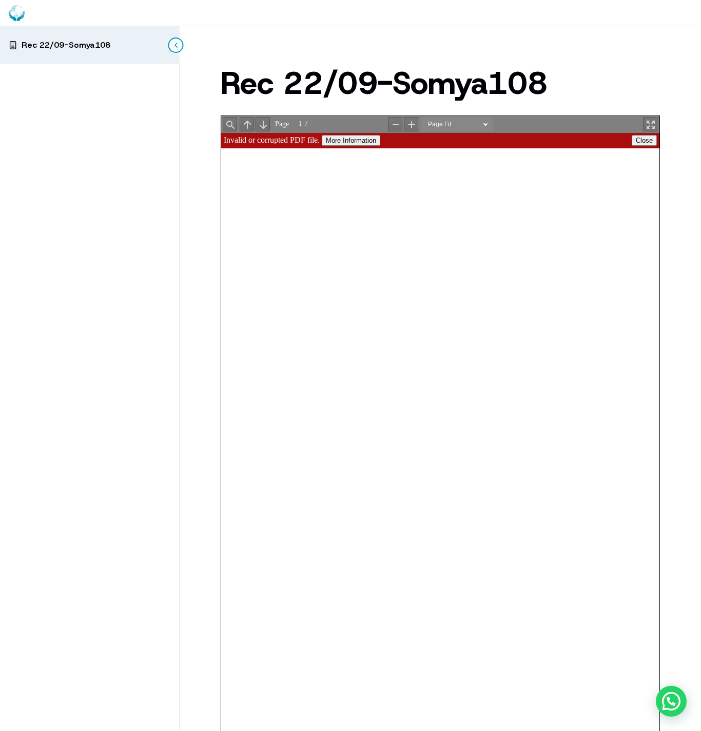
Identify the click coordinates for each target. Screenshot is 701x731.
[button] (671, 701)
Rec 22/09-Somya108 (66, 45)
